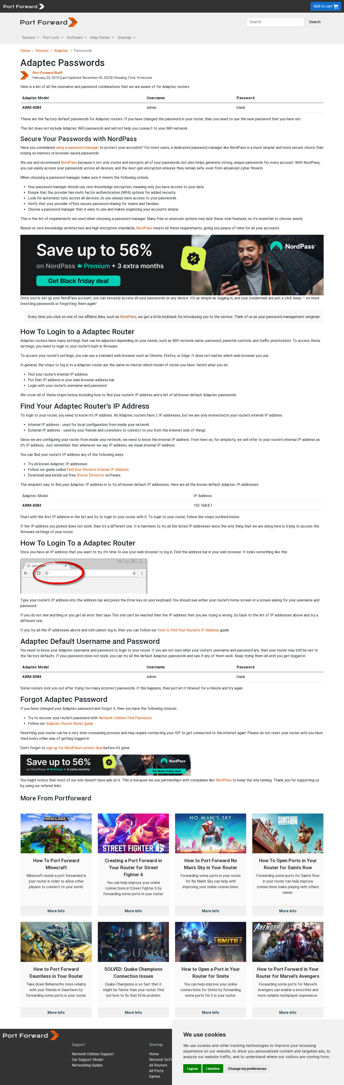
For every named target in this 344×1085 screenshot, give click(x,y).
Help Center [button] (100, 37)
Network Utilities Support (93, 1054)
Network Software (164, 1059)
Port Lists (83, 6)
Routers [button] (29, 37)
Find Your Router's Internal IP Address (98, 469)
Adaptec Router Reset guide (69, 723)
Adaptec (61, 50)
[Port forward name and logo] (24, 6)
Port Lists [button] (51, 37)
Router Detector (90, 475)
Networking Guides (87, 1065)
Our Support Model (87, 1059)
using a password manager (77, 147)
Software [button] (75, 37)
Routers (64, 6)
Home (25, 50)
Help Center (124, 6)
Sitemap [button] (124, 37)
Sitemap (145, 6)
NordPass (69, 162)
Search (315, 22)
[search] (158, 6)
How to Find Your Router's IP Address (188, 630)
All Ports (156, 1071)
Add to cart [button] (323, 6)
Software (103, 6)
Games (154, 1076)
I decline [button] (213, 1068)
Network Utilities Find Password (125, 718)
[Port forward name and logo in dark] (49, 22)
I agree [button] (192, 1068)
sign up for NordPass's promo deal (74, 748)
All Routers (158, 1065)
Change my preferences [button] (247, 1068)
